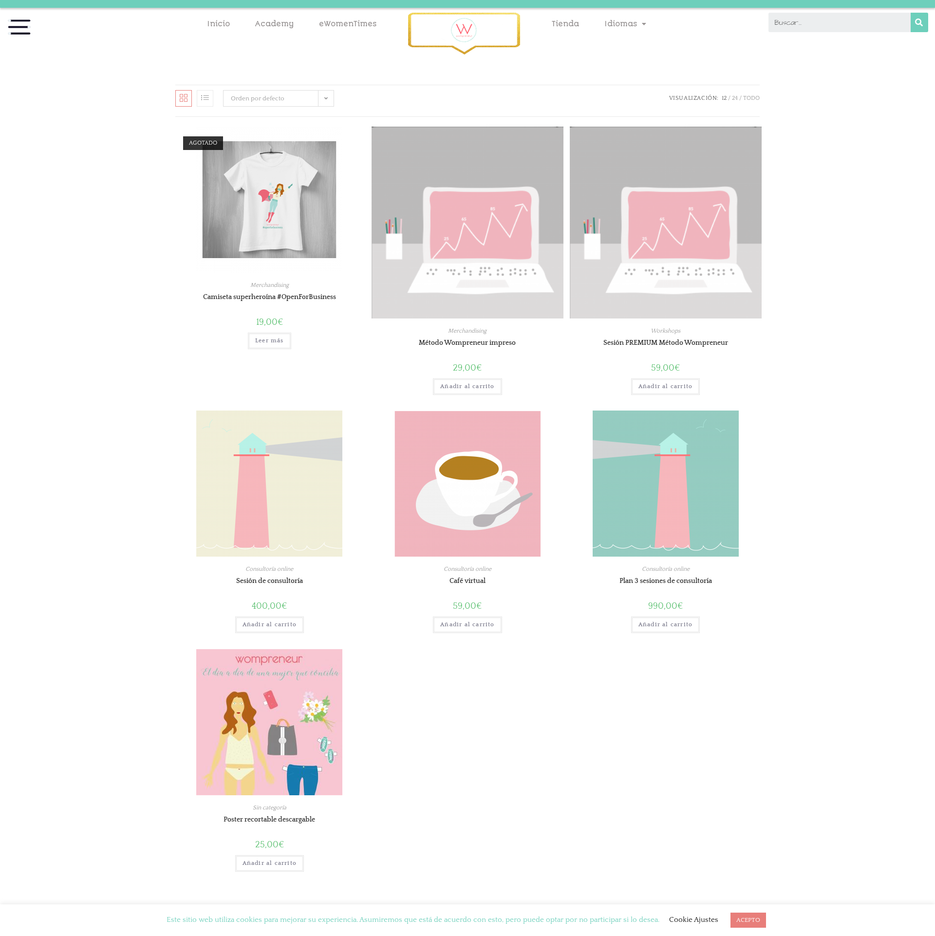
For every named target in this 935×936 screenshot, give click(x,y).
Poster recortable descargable (269, 820)
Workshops (665, 331)
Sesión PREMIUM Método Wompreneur (665, 343)
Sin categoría (269, 808)
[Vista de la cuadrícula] (183, 98)
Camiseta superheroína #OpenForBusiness (269, 297)
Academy (274, 23)
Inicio (218, 23)
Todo (751, 98)
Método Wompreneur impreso (467, 343)
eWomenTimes (347, 23)
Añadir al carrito (467, 386)
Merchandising (269, 285)
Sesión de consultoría (269, 581)
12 (724, 98)
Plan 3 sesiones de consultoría (665, 581)
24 (735, 98)
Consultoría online (269, 569)
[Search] (919, 22)
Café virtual (467, 581)
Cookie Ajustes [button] (693, 920)
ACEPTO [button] (748, 920)
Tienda (565, 23)
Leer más (269, 340)
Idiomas (620, 23)
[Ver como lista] (205, 98)
